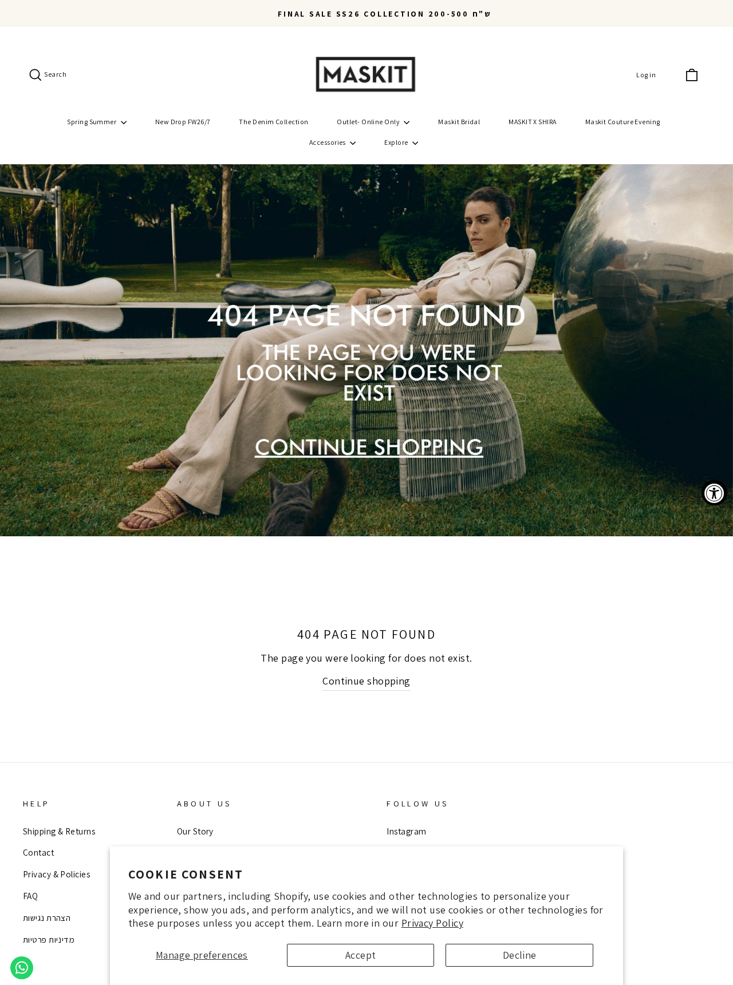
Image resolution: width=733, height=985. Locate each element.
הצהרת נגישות (46, 917)
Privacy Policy (432, 922)
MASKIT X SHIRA (532, 121)
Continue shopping (366, 680)
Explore (396, 142)
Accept (360, 955)
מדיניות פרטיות (48, 939)
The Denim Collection (273, 121)
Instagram (406, 831)
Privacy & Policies (56, 874)
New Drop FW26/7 (183, 121)
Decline (520, 955)
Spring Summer (92, 121)
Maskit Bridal (459, 121)
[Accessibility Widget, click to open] (714, 492)
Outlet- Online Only (369, 121)
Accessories (328, 142)
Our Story (195, 831)
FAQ (30, 895)
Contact (38, 852)
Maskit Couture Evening (622, 121)
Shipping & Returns (59, 831)
